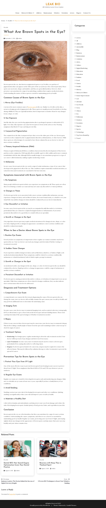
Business (79, 53)
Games (78, 83)
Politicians (79, 117)
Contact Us (87, 13)
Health (6, 27)
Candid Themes (71, 505)
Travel (78, 138)
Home (17, 13)
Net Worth (79, 105)
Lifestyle (79, 101)
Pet (77, 114)
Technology (80, 132)
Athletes (38, 13)
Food (78, 80)
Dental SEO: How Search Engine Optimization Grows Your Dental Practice (16, 465)
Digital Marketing (81, 68)
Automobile (80, 47)
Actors (72, 13)
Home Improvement (82, 95)
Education (79, 71)
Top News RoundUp (82, 135)
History (78, 89)
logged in (12, 494)
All (77, 41)
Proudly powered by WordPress (40, 505)
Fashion (78, 77)
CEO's (78, 62)
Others (78, 111)
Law (77, 98)
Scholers (56, 13)
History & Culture (27, 13)
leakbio (20, 38)
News (78, 108)
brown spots (32, 107)
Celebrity (79, 59)
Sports (78, 129)
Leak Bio (53, 4)
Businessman (48, 13)
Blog (77, 50)
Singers (78, 13)
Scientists (65, 13)
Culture (78, 65)
